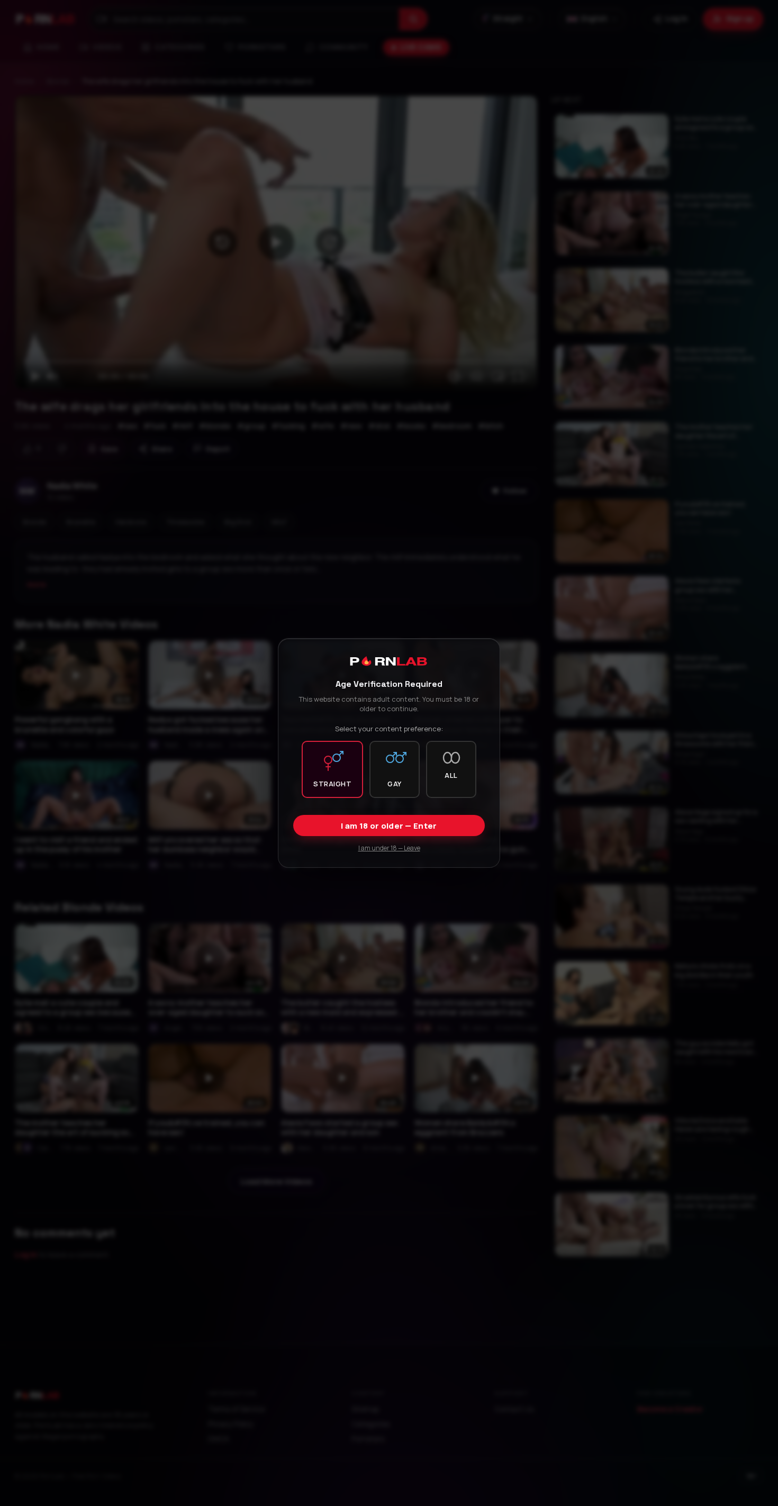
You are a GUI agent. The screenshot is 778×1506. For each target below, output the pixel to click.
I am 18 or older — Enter (389, 825)
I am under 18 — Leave (389, 847)
